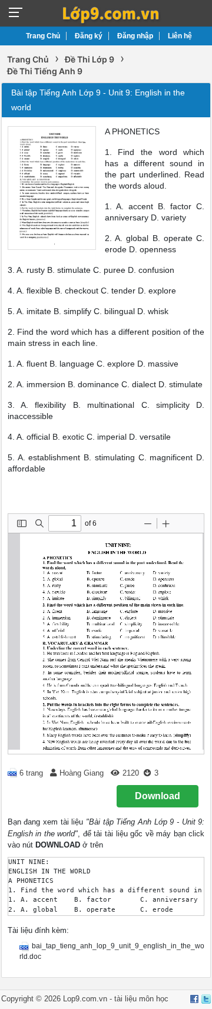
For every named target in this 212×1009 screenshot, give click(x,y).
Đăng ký (88, 36)
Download (157, 796)
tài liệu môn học (141, 998)
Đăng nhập (135, 36)
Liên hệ (180, 36)
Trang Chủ (43, 36)
